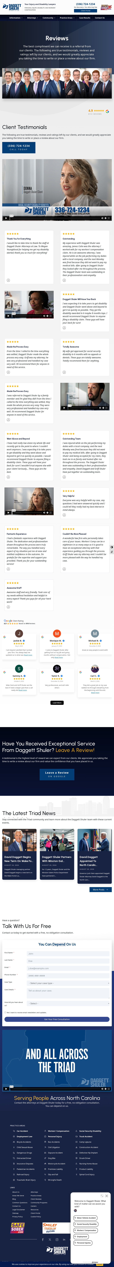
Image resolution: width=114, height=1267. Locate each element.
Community (48, 18)
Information (14, 18)
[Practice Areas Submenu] (74, 18)
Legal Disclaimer (18, 1210)
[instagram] (57, 1239)
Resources (35, 1210)
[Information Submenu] (22, 18)
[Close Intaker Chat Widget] (106, 1196)
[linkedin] (64, 1239)
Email (6, 967)
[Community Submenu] (55, 18)
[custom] (50, 1239)
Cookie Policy (36, 1217)
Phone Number (10, 975)
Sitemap (15, 1213)
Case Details (9, 990)
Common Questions (19, 1203)
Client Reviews (36, 1199)
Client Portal (35, 1213)
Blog (14, 1199)
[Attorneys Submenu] (38, 18)
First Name (8, 953)
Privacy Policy (17, 1217)
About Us (15, 1192)
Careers (34, 1206)
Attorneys (31, 18)
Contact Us (100, 18)
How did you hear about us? (13, 1004)
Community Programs (39, 1203)
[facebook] (42, 1239)
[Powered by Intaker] (95, 1262)
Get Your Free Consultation (57, 1019)
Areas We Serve (18, 1195)
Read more (28, 655)
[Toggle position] (102, 1196)
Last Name (8, 960)
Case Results (84, 18)
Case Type (8, 982)
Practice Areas (66, 18)
